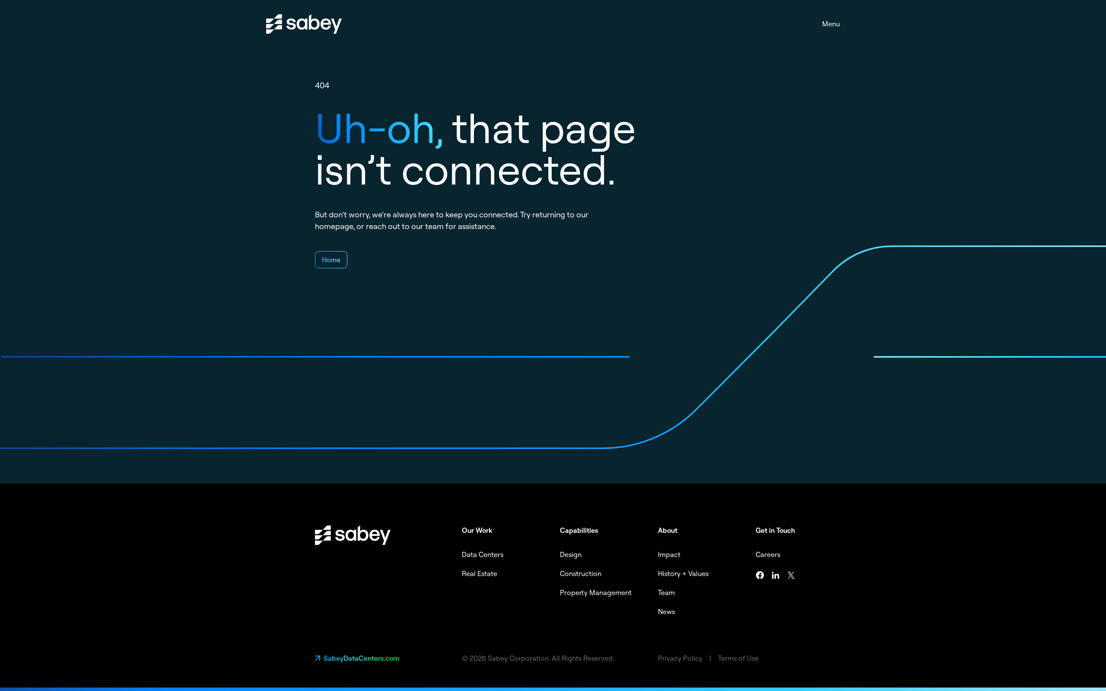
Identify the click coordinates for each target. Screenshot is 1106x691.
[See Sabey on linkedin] (775, 575)
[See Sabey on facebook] (760, 575)
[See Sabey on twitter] (791, 575)
